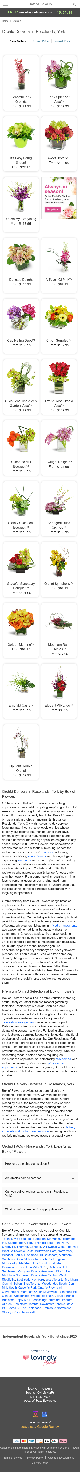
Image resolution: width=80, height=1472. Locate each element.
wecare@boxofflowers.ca (40, 1400)
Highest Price (40, 41)
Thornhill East (43, 1242)
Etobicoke (63, 1271)
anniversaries (37, 856)
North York (65, 1251)
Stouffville (8, 1279)
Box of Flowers (40, 4)
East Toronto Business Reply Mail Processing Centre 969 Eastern (38, 1297)
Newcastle (29, 1312)
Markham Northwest (16, 1275)
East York (23, 1279)
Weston (64, 1275)
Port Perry (61, 1242)
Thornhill (22, 1246)
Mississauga (22, 1238)
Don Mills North (36, 1267)
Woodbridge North (43, 1295)
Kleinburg (37, 1279)
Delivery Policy (40, 1462)
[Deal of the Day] (59, 201)
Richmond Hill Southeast (40, 1255)
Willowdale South (22, 1251)
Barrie (19, 1255)
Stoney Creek (11, 1312)
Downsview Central (44, 1275)
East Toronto (31, 1283)
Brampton (39, 1238)
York (30, 1242)
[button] (71, 1463)
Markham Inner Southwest (37, 1263)
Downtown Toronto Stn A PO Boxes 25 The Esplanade (37, 1306)
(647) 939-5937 (40, 1397)
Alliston (7, 1304)
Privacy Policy (35, 1457)
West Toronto (54, 1279)
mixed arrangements (63, 925)
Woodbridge (21, 1295)
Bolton (17, 1283)
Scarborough (16, 1242)
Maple (60, 1263)
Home (5, 20)
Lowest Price (62, 41)
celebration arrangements (19, 1022)
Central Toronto (27, 1259)
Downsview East (13, 1267)
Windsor (7, 1255)
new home (47, 852)
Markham (53, 1238)
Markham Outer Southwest (39, 1291)
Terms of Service (13, 1457)
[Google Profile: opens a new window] (44, 1414)
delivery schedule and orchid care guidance (38, 1129)
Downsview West (43, 1271)
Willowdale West (54, 1246)
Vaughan (24, 1271)
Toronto (7, 1238)
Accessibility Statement (61, 1457)
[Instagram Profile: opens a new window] (35, 1414)
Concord (35, 1246)
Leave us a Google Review (40, 1426)
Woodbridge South (54, 1283)
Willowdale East (45, 1251)
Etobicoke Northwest (57, 1308)
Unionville (8, 1246)
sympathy (24, 860)
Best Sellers (18, 41)
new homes (63, 1059)
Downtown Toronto (25, 1304)
